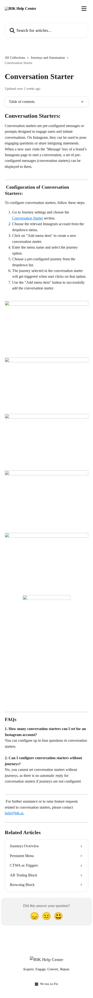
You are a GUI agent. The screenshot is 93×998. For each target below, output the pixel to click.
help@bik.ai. (14, 813)
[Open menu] (84, 8)
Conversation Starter (27, 218)
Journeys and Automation (48, 57)
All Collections (15, 57)
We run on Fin (49, 984)
